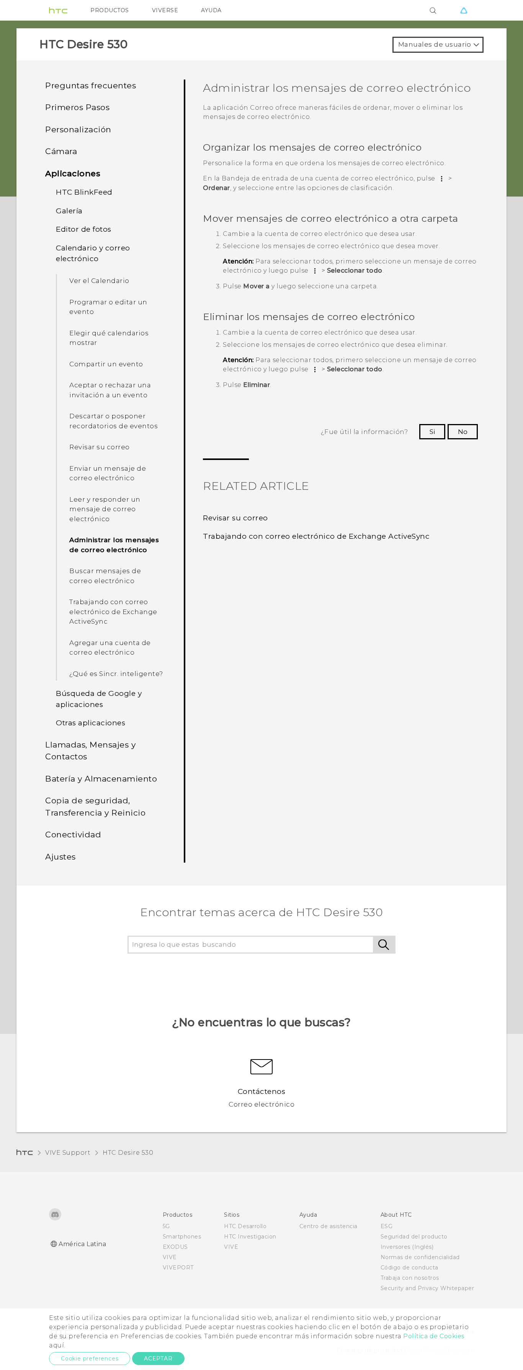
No (462, 432)
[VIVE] (463, 10)
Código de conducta (409, 1267)
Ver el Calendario (99, 280)
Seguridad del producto (414, 1236)
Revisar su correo (99, 447)
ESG (387, 1226)
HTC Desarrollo (245, 1226)
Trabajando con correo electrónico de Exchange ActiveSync (113, 611)
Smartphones (182, 1236)
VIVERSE (165, 10)
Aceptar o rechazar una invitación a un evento (110, 390)
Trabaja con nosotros (410, 1277)
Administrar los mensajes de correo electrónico (114, 545)
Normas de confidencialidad (420, 1257)
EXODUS (175, 1246)
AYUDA (211, 10)
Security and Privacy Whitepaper (427, 1288)
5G (166, 1226)
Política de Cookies (433, 1336)
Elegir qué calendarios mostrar (109, 338)
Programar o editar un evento (108, 307)
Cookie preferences (89, 1358)
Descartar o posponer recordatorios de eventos (113, 421)
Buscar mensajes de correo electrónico (105, 576)
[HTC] (58, 10)
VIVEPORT (178, 1267)
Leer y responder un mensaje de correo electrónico (105, 509)
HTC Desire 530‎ (128, 1152)
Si (432, 432)
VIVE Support (67, 1152)
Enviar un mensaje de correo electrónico (107, 473)
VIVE (170, 1257)
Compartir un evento (106, 364)
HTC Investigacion (250, 1236)
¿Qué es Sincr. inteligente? (116, 674)
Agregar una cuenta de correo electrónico (110, 648)
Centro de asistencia (328, 1226)
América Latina (82, 1244)
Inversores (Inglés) (407, 1246)
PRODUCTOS (109, 10)
